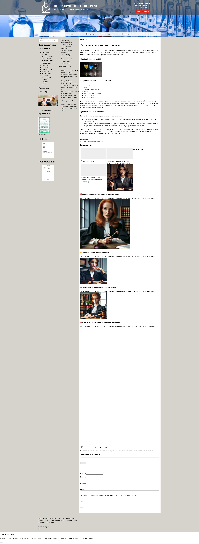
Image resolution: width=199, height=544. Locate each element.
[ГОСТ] (48, 157)
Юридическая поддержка (45, 38)
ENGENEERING (45, 67)
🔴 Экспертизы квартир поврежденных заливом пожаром (98, 287)
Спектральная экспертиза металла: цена (91, 141)
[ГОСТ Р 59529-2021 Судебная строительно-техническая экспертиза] (48, 180)
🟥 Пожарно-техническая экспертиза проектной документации (99, 194)
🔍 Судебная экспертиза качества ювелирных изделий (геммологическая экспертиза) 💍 (91, 180)
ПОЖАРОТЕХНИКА (47, 69)
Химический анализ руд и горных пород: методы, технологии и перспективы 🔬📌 (118, 162)
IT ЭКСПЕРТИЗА (46, 63)
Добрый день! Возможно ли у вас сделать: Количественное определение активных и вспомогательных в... (69, 85)
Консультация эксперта (64, 66)
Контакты (125, 34)
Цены (108, 34)
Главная (73, 34)
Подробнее (89, 538)
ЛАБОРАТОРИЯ (46, 52)
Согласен (2, 542)
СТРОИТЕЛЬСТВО (46, 59)
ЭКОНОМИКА (45, 71)
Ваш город (83, 489)
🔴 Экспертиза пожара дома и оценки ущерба (94, 447)
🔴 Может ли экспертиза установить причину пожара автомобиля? (100, 322)
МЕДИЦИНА (45, 65)
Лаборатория (83, 39)
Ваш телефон (84, 483)
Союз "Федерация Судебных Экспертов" (66, 520)
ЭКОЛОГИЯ (45, 54)
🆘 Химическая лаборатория (89, 161)
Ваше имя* (83, 477)
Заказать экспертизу (142, 11)
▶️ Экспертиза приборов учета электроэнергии (94, 252)
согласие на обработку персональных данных (98, 495)
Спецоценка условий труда (46, 522)
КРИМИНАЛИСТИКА (47, 57)
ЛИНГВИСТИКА (46, 80)
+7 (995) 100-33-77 (142, 6)
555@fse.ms (142, 8)
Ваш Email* (83, 473)
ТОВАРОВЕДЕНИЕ (46, 78)
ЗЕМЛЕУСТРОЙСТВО (47, 61)
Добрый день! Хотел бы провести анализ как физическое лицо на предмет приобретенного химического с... (69, 75)
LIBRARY (44, 84)
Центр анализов (84, 139)
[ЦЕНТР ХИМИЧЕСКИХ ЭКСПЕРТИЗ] (44, 13)
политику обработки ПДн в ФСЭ (127, 495)
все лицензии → (43, 135)
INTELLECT (44, 82)
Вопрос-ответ (90, 34)
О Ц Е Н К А (45, 75)
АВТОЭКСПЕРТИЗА (47, 73)
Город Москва (65, 40)
